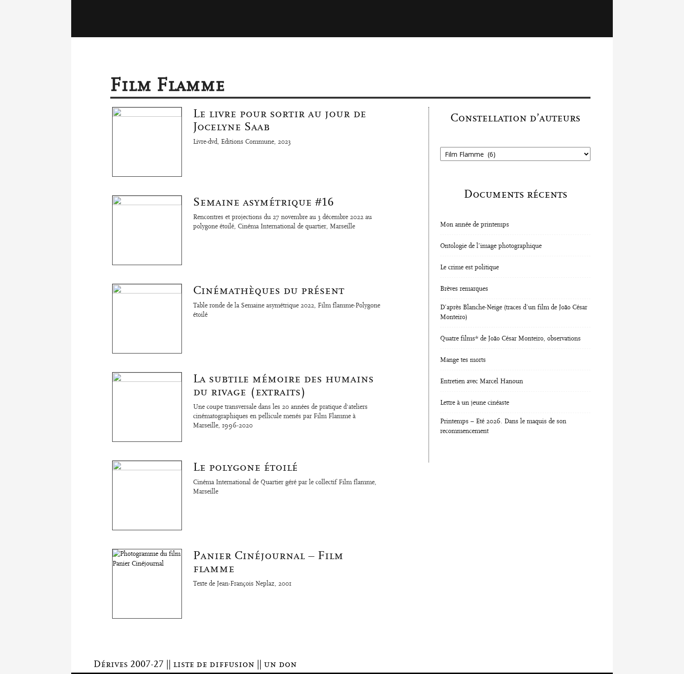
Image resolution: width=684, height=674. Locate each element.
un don (280, 664)
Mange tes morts (463, 360)
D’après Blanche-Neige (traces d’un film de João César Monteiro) (513, 312)
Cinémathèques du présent (268, 290)
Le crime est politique (469, 267)
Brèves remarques (464, 289)
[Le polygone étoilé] (147, 495)
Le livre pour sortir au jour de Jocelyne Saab (279, 120)
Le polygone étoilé (245, 467)
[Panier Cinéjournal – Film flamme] (147, 583)
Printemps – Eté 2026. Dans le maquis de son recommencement (503, 426)
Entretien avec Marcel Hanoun (481, 381)
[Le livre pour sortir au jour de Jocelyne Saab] (147, 141)
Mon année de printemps (474, 224)
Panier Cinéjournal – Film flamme (268, 561)
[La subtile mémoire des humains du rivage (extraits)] (147, 407)
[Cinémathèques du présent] (147, 318)
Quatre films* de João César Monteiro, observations (510, 338)
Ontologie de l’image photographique (491, 246)
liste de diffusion (214, 664)
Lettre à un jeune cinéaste (474, 403)
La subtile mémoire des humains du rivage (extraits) (283, 385)
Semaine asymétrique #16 (263, 202)
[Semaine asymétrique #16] (147, 230)
